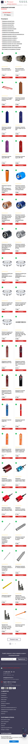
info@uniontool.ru (8, 677)
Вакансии (3, 705)
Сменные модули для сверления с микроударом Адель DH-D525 (20, 275)
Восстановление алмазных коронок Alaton (20, 70)
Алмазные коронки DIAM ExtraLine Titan (6, 362)
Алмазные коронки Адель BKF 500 (20, 157)
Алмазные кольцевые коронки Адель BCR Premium (7, 99)
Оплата (3, 725)
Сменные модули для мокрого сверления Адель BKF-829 (20, 304)
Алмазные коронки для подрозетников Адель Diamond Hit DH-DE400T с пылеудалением (7, 246)
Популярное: (4, 18)
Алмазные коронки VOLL (8, 30)
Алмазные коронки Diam (8, 25)
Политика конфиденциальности (9, 707)
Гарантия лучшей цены (6, 727)
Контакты (3, 701)
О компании (4, 693)
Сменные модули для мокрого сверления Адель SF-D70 (7, 304)
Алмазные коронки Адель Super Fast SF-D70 (20, 128)
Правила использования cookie (8, 709)
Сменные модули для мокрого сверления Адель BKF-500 (7, 333)
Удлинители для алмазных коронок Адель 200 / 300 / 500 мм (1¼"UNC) (20, 334)
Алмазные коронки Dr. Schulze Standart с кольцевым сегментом (7, 568)
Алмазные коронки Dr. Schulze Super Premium (20, 538)
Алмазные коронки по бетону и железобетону (13, 34)
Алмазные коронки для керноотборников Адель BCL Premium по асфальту (6, 187)
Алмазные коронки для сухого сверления (12, 43)
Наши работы (4, 697)
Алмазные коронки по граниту (9, 39)
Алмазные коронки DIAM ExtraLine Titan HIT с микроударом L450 (6, 392)
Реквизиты (3, 695)
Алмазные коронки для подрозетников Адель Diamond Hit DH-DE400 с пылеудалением (7, 216)
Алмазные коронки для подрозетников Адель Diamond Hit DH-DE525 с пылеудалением (20, 216)
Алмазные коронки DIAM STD (6, 420)
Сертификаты (4, 711)
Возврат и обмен (5, 729)
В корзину (7, 77)
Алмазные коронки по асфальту (9, 38)
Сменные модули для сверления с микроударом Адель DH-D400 (7, 275)
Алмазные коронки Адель (8, 21)
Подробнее (10, 738)
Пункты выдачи (4, 721)
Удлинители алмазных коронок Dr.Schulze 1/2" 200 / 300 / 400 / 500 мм (7, 626)
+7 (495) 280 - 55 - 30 (9, 672)
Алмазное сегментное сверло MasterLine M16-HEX (20, 509)
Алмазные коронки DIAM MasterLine (20, 391)
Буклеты (3, 713)
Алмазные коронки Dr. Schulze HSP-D (6, 596)
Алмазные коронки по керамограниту (11, 41)
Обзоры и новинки (5, 703)
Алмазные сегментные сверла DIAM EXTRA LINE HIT (7, 480)
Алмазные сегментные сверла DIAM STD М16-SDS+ (20, 480)
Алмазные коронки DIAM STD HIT (20, 420)
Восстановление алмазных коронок (6, 69)
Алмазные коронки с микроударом (10, 45)
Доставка (3, 723)
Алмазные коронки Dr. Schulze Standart (20, 567)
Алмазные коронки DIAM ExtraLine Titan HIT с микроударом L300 (20, 363)
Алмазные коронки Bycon (8, 26)
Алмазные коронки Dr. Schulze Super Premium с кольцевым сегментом (6, 538)
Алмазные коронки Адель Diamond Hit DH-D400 (20, 99)
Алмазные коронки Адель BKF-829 (6, 157)
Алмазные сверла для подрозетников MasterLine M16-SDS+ (7, 509)
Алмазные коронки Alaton (8, 23)
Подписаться (21, 659)
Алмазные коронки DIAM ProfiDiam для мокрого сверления (6, 450)
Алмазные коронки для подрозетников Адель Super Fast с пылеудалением (20, 187)
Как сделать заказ (5, 719)
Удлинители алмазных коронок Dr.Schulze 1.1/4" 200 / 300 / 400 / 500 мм (20, 597)
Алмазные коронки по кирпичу (9, 36)
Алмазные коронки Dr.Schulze (9, 28)
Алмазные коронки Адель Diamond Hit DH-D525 (6, 128)
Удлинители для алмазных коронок (10, 32)
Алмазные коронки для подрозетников (11, 47)
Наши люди (3, 699)
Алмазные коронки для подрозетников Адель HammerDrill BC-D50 (20, 246)
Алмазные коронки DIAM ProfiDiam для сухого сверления (20, 450)
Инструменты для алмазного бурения (11, 49)
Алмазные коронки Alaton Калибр (20, 625)
